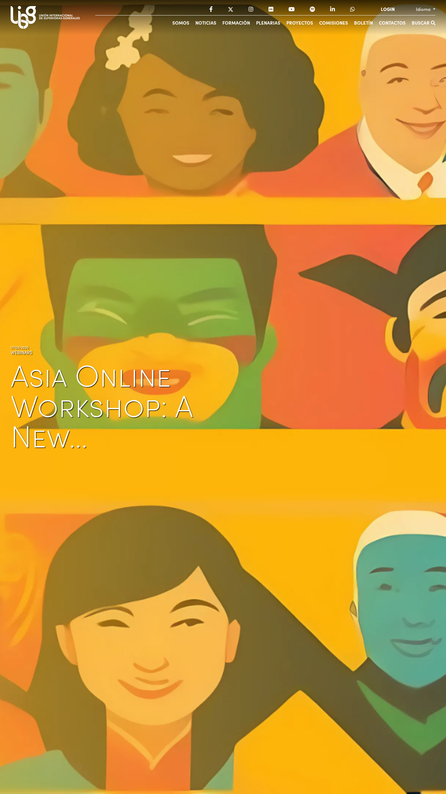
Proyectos (299, 22)
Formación (236, 22)
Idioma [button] (424, 9)
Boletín (363, 22)
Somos (180, 22)
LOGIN (388, 9)
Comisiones (333, 22)
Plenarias (268, 22)
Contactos (392, 22)
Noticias (205, 22)
